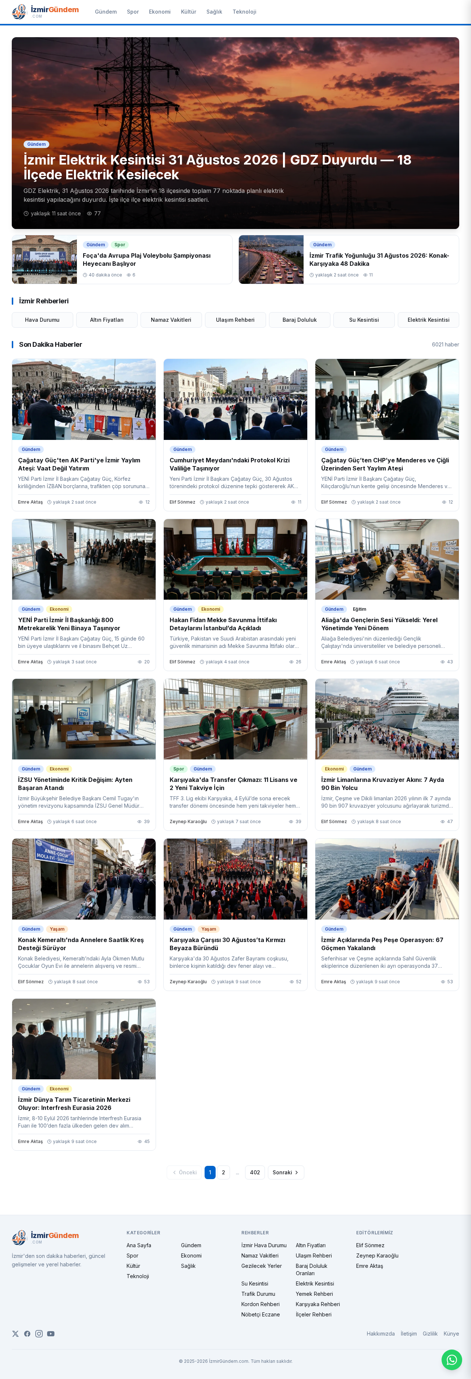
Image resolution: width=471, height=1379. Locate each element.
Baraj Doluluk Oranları (311, 1269)
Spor (133, 11)
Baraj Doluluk (300, 320)
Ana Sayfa (139, 1245)
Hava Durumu (42, 320)
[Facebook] (27, 1333)
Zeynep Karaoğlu (377, 1255)
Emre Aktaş (369, 1266)
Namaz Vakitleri (171, 320)
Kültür (188, 11)
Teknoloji (244, 11)
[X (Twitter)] (15, 1333)
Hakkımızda (381, 1333)
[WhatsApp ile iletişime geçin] (452, 1360)
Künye (451, 1333)
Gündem (106, 11)
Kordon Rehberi (260, 1304)
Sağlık (214, 11)
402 (255, 1172)
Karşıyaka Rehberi (318, 1304)
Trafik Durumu (258, 1294)
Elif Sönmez (370, 1245)
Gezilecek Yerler (261, 1266)
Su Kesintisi (364, 320)
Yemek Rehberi (314, 1294)
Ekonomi (160, 11)
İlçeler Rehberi (314, 1314)
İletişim (409, 1333)
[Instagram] (39, 1333)
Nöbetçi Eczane (260, 1314)
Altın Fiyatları (107, 320)
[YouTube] (50, 1333)
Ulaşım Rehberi (235, 320)
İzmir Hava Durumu (264, 1245)
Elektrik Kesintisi (429, 320)
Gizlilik (430, 1333)
